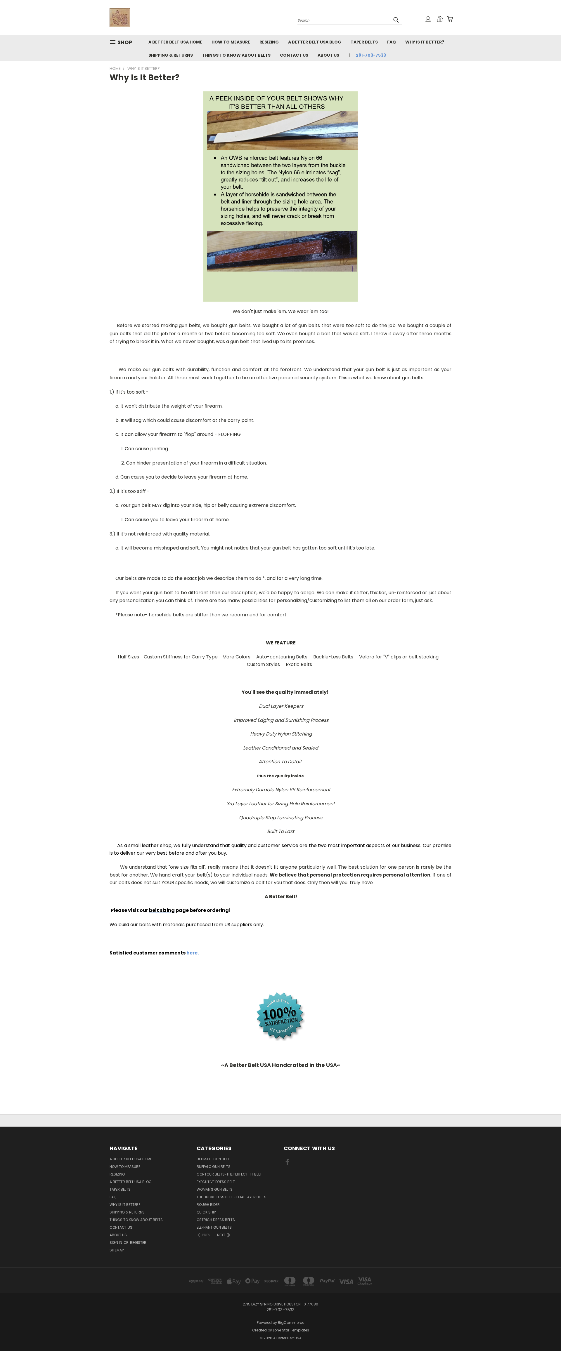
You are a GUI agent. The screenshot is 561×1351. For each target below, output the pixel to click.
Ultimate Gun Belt (213, 1159)
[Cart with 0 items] (450, 19)
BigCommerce (291, 1322)
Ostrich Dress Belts (216, 1219)
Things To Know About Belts (236, 55)
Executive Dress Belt (216, 1181)
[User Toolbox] (428, 19)
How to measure (231, 42)
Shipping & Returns (170, 55)
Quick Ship (206, 1212)
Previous (546, 1333)
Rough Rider (208, 1204)
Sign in (116, 1242)
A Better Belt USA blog (314, 42)
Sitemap (117, 1250)
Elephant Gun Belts (214, 1227)
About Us (328, 55)
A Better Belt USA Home (175, 42)
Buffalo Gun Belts (214, 1166)
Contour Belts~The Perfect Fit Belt (229, 1174)
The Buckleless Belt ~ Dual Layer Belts (231, 1196)
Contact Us (294, 55)
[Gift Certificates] (440, 19)
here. (192, 953)
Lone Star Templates (291, 1330)
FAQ (391, 42)
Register (138, 1242)
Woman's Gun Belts (215, 1189)
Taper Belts (364, 42)
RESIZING (269, 42)
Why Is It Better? (424, 42)
